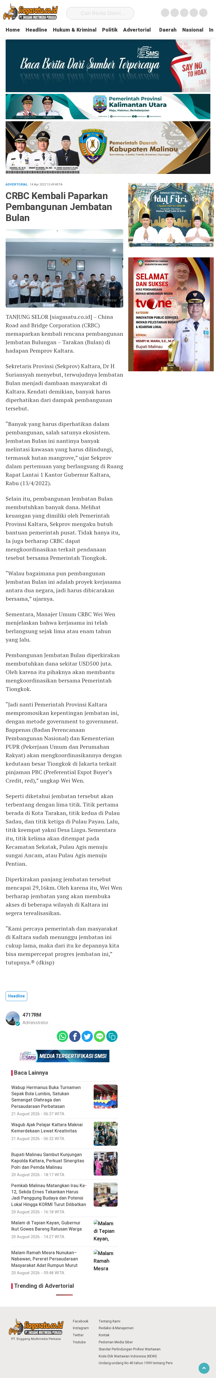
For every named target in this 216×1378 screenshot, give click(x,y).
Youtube (79, 1342)
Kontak (104, 1335)
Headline (36, 30)
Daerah (168, 30)
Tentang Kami (109, 1321)
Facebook (80, 1321)
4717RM (31, 1015)
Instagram (81, 1328)
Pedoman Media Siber (116, 1342)
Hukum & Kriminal (74, 30)
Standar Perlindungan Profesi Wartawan (130, 1349)
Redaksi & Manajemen (116, 1328)
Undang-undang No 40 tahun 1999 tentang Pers (136, 1363)
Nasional (192, 30)
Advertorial (137, 30)
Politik (110, 30)
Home (13, 30)
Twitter (78, 1335)
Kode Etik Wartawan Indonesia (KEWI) (128, 1356)
